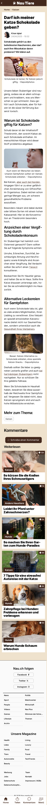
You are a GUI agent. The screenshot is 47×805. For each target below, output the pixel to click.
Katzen (15, 9)
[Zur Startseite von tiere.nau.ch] (23, 3)
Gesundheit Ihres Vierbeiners (19, 329)
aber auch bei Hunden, (28, 182)
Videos (7, 709)
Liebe (6, 745)
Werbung (8, 772)
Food (27, 749)
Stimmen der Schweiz (34, 714)
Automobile (9, 759)
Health (7, 740)
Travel (27, 754)
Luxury (28, 745)
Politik (27, 695)
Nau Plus (29, 709)
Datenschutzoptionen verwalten (13, 785)
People (7, 705)
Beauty (7, 763)
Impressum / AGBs (33, 781)
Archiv (7, 723)
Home (7, 9)
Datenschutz (9, 781)
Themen (28, 719)
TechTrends (30, 759)
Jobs (6, 776)
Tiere (6, 754)
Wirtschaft (29, 705)
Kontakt (28, 776)
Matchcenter (30, 700)
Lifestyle (7, 719)
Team (27, 772)
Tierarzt (33, 267)
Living (27, 740)
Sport (6, 700)
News (6, 695)
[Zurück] (1, 3)
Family (7, 749)
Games (7, 714)
